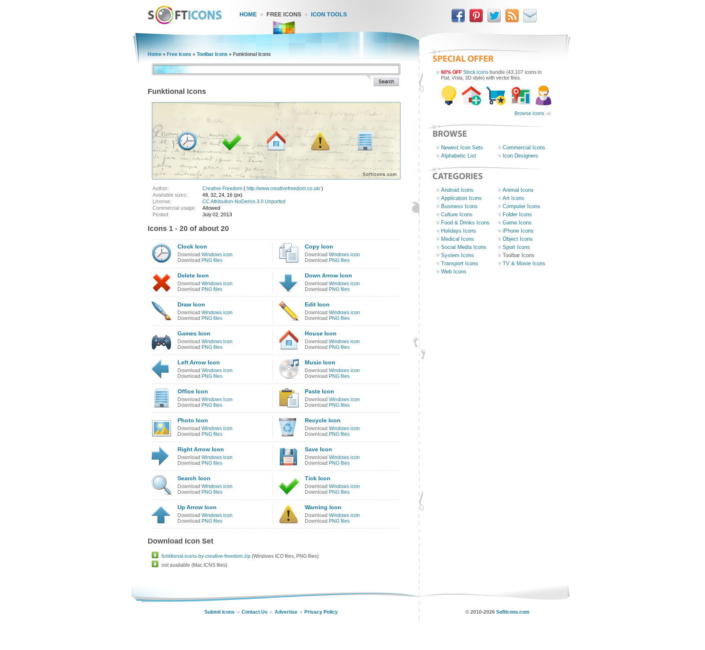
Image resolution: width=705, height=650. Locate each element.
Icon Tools (329, 14)
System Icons (457, 255)
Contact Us (255, 612)
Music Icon (320, 362)
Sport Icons (516, 247)
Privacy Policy (321, 612)
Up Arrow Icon (197, 507)
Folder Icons (517, 214)
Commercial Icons (524, 147)
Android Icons (457, 190)
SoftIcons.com (513, 612)
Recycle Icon (323, 420)
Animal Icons (518, 190)
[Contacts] (530, 21)
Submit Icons (219, 612)
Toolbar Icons (212, 54)
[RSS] (512, 21)
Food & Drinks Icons (465, 223)
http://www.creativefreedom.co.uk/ (283, 188)
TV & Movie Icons (524, 263)
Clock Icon (192, 246)
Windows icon (217, 254)
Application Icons (461, 198)
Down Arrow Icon (328, 275)
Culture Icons (456, 214)
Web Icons (453, 271)
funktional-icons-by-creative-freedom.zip (206, 556)
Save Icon (318, 449)
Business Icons (459, 206)
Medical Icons (457, 239)
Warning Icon (323, 507)
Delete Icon (193, 275)
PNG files (212, 260)
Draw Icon (191, 304)
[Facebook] (458, 21)
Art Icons (513, 198)
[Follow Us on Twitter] (494, 21)
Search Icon (194, 478)
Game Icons (517, 223)
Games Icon (194, 333)
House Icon (321, 333)
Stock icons (475, 72)
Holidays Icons (458, 231)
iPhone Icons (518, 231)
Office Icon (192, 391)
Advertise (286, 612)
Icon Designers (520, 156)
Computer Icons (521, 206)
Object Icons (518, 239)
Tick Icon (317, 478)
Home (248, 14)
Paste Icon (319, 391)
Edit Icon (317, 304)
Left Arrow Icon (198, 362)
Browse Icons (529, 113)
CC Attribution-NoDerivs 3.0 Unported (244, 201)
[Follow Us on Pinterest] (476, 21)
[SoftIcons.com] (185, 22)
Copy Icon (319, 246)
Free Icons (283, 14)
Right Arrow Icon (200, 449)
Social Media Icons (463, 247)
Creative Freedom (222, 188)
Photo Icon (192, 420)
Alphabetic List (458, 156)
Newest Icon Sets (462, 147)
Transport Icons (459, 263)
